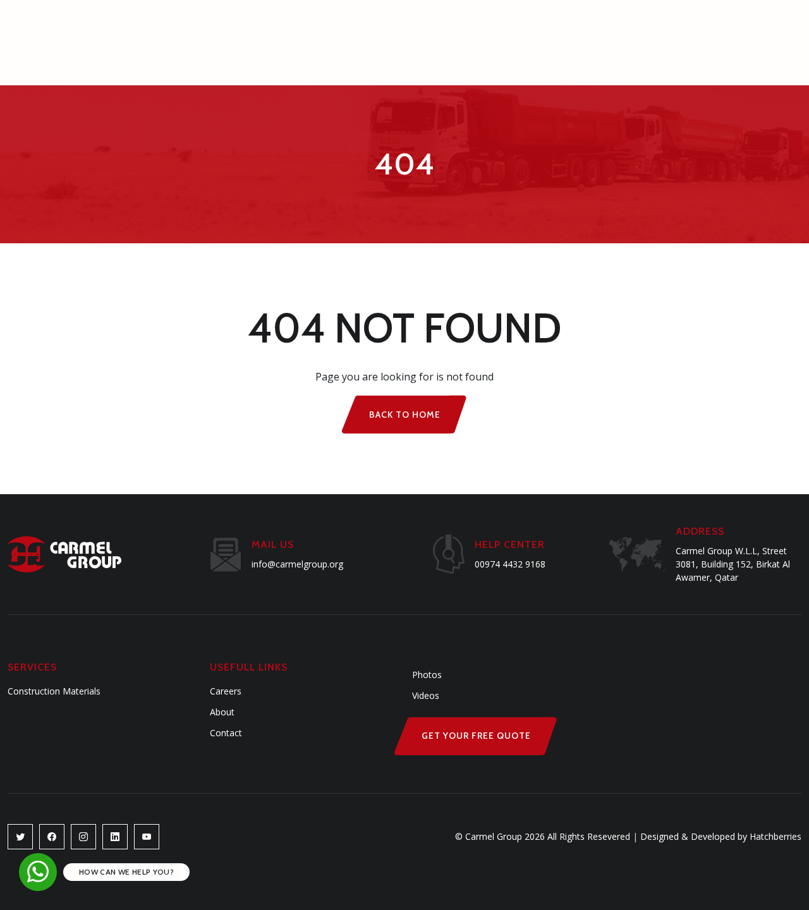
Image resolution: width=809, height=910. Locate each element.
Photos (427, 675)
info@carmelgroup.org (297, 564)
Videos (425, 695)
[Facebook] (51, 836)
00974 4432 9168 (510, 564)
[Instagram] (83, 836)
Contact (226, 733)
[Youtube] (115, 836)
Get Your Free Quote (476, 735)
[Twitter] (20, 836)
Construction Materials (54, 691)
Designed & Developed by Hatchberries (717, 836)
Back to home (405, 414)
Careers (225, 691)
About (222, 712)
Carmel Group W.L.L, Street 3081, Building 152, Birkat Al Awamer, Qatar (733, 564)
